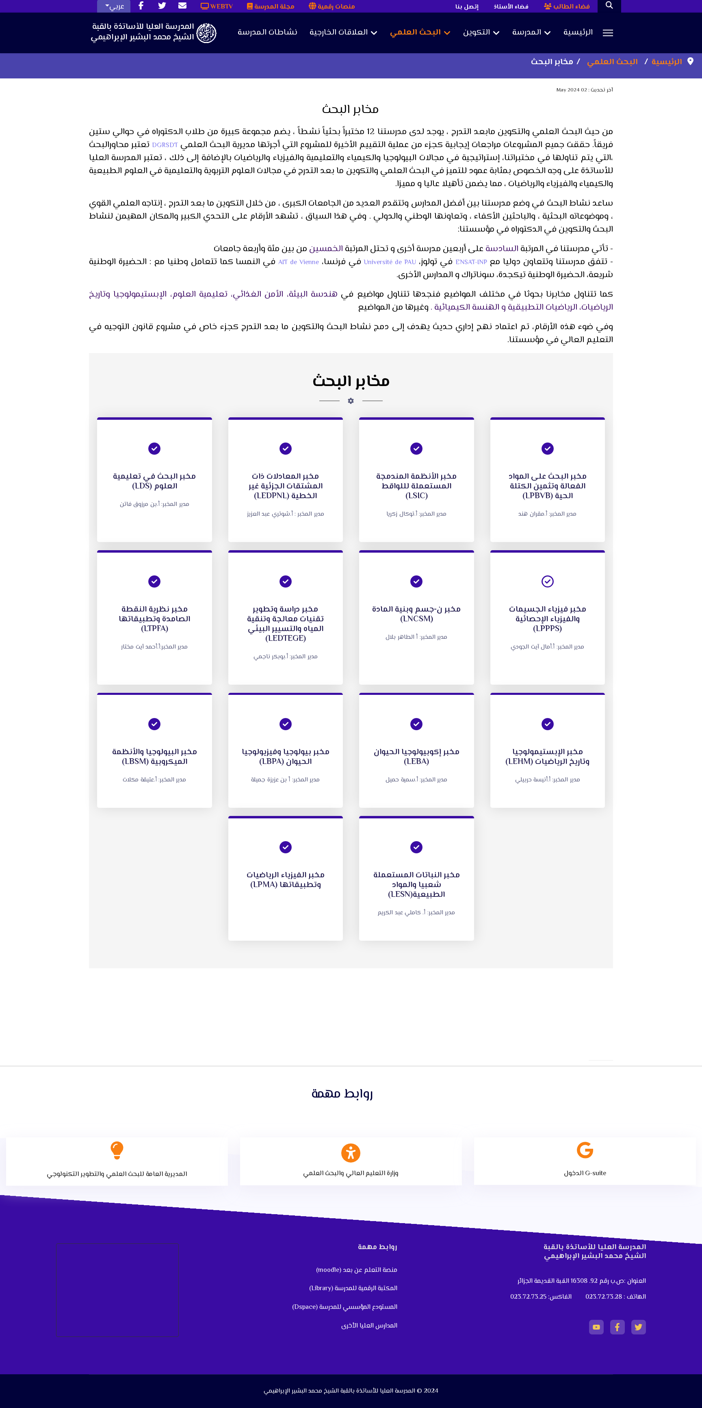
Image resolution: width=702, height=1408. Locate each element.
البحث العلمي (415, 33)
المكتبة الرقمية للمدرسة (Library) (353, 1289)
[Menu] (608, 33)
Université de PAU (388, 263)
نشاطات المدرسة (267, 33)
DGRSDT (165, 146)
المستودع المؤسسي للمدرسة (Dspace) (344, 1307)
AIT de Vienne (298, 263)
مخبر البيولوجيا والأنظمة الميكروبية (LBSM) (154, 757)
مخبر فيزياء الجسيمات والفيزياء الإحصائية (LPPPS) (547, 619)
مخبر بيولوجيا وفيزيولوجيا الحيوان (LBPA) (285, 757)
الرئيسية (578, 33)
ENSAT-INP (471, 263)
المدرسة (526, 33)
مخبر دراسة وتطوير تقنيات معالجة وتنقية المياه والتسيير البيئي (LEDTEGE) (285, 624)
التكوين (476, 33)
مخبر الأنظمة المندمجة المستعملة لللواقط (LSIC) (416, 487)
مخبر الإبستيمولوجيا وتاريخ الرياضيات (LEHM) (547, 757)
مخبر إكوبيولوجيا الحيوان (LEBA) (416, 757)
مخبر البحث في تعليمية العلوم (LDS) (154, 482)
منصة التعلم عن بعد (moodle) (355, 1270)
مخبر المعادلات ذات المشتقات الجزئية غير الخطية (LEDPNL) (286, 487)
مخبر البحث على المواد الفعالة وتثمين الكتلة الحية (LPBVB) (548, 487)
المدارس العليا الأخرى (369, 1326)
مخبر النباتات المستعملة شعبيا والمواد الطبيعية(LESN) (416, 885)
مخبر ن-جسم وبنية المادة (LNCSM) (416, 614)
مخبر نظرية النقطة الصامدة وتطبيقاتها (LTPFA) (154, 619)
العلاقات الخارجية (339, 33)
